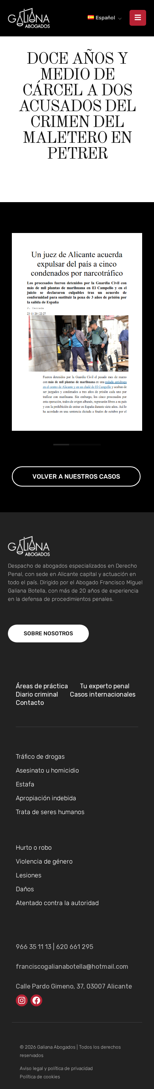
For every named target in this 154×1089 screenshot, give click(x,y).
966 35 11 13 (33, 947)
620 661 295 (74, 947)
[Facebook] (36, 1000)
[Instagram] (22, 1000)
